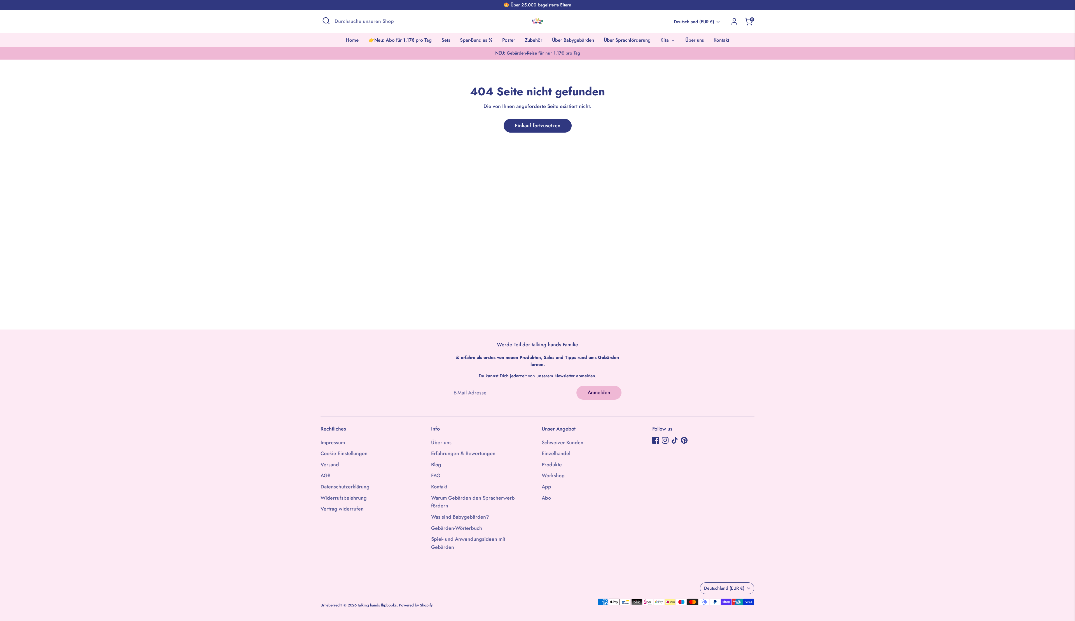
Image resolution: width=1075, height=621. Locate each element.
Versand (330, 464)
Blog (436, 464)
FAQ (436, 475)
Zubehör (533, 40)
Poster (508, 40)
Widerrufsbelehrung (344, 498)
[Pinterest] (684, 440)
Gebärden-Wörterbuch (456, 528)
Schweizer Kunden (562, 442)
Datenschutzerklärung (345, 486)
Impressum (333, 442)
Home (352, 40)
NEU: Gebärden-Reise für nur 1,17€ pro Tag (537, 53)
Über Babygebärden (573, 40)
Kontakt (721, 40)
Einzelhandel (556, 453)
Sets (445, 40)
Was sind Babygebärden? (460, 517)
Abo (546, 498)
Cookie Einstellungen (344, 453)
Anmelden (599, 392)
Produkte (552, 464)
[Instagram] (665, 440)
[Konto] (734, 21)
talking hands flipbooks (377, 605)
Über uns (694, 40)
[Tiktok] (674, 440)
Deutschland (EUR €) (694, 22)
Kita (665, 40)
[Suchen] (326, 20)
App (546, 486)
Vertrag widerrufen (342, 508)
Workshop (553, 475)
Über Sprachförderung (627, 40)
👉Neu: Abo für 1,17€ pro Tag (400, 40)
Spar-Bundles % (476, 40)
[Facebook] (655, 440)
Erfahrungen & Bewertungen (463, 453)
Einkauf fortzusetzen (537, 125)
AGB (326, 475)
